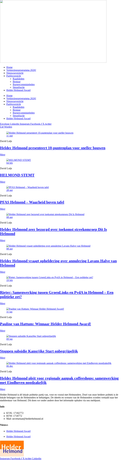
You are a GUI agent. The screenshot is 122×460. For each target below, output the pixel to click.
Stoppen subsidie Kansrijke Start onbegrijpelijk (39, 351)
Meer (2, 154)
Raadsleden (18, 78)
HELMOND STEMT (17, 175)
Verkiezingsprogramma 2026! (21, 70)
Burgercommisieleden (24, 84)
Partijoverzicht (13, 75)
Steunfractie (19, 87)
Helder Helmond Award (18, 90)
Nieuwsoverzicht (14, 73)
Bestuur (16, 81)
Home (9, 67)
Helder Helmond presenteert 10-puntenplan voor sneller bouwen (52, 148)
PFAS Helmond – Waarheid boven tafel (32, 202)
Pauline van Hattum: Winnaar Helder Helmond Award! (45, 324)
